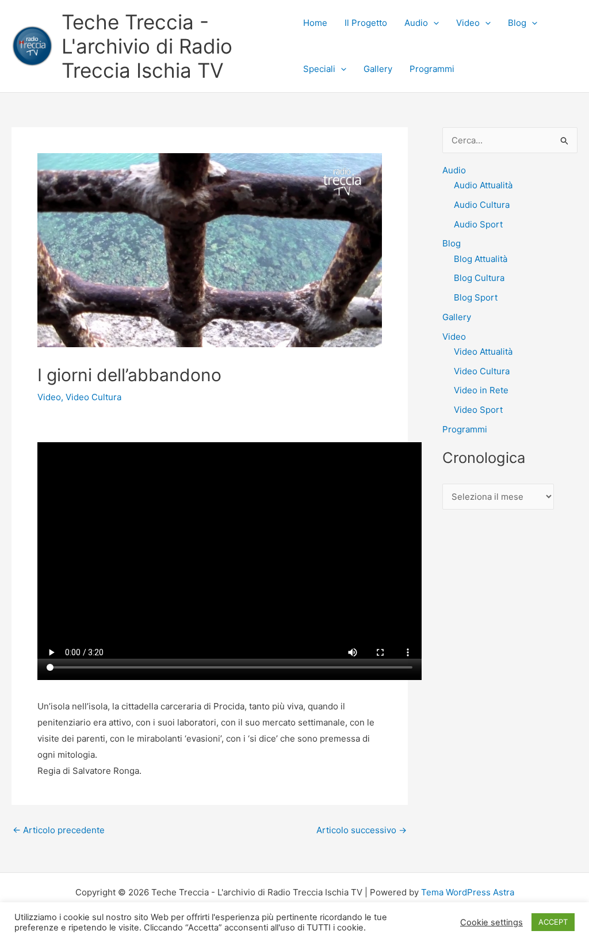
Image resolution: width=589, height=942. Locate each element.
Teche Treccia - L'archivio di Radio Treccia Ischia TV (147, 46)
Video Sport (478, 409)
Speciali (319, 68)
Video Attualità (483, 351)
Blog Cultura (479, 277)
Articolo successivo (361, 830)
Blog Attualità (480, 258)
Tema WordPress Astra (467, 892)
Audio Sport (478, 224)
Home (315, 22)
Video (468, 22)
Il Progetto (366, 22)
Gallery (378, 68)
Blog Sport (476, 297)
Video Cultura (93, 397)
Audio (416, 22)
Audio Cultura (482, 204)
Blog (517, 22)
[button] (433, 23)
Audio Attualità (483, 185)
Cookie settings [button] (491, 922)
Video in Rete (481, 390)
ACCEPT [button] (553, 921)
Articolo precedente (59, 830)
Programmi (432, 68)
